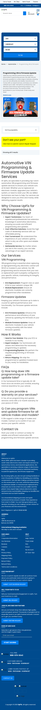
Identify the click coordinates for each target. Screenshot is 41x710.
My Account (29, 550)
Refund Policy (6, 564)
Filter (20, 55)
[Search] (24, 13)
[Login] (31, 13)
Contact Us (7, 678)
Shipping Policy (6, 555)
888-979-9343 (9, 5)
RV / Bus (16, 2)
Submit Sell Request (10, 600)
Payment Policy (6, 558)
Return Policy (5, 561)
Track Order (29, 541)
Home (3, 64)
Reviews (4, 544)
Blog (2, 550)
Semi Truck (26, 2)
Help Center (29, 538)
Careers (4, 547)
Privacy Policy (6, 553)
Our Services (5, 541)
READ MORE (23, 510)
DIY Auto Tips (30, 553)
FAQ (26, 544)
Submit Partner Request (12, 621)
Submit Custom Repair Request (14, 584)
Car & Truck (7, 2)
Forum (27, 547)
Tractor (35, 2)
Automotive (12, 64)
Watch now (7, 95)
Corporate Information (9, 538)
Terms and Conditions (9, 567)
